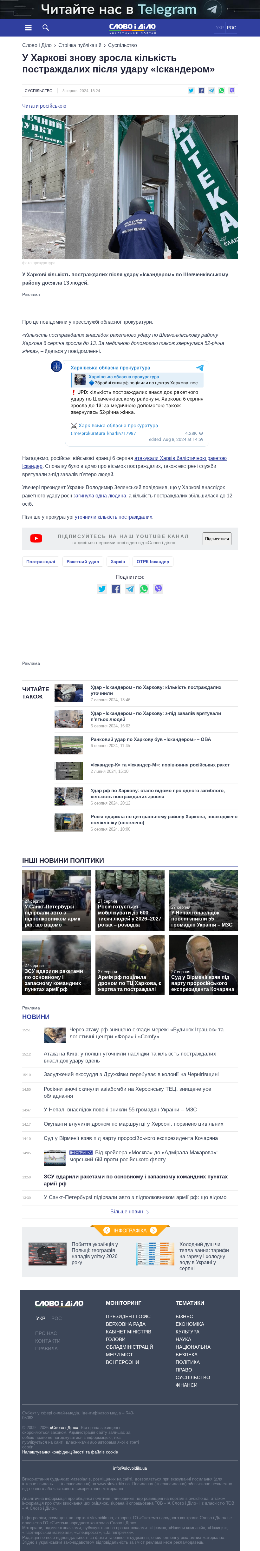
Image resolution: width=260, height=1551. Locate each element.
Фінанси (187, 1385)
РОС (231, 28)
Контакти (48, 1341)
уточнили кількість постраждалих (113, 517)
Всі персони (122, 1362)
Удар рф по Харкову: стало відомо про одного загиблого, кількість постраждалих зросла (158, 797)
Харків (118, 561)
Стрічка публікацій (79, 45)
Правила (46, 1348)
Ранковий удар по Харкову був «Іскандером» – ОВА (151, 742)
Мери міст (119, 1354)
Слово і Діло (37, 45)
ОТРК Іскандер (153, 561)
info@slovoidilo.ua (130, 1468)
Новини (35, 1016)
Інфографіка (130, 1230)
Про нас (46, 1333)
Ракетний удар (83, 561)
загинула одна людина (99, 495)
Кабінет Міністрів (128, 1331)
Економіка (190, 1324)
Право (184, 1369)
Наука (183, 1339)
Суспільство (122, 45)
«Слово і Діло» (64, 1427)
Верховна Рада (126, 1324)
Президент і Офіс (128, 1316)
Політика (188, 1362)
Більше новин (126, 1211)
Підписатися (217, 538)
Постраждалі (40, 561)
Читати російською (44, 106)
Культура (187, 1331)
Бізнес (184, 1316)
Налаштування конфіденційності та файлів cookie (70, 1452)
